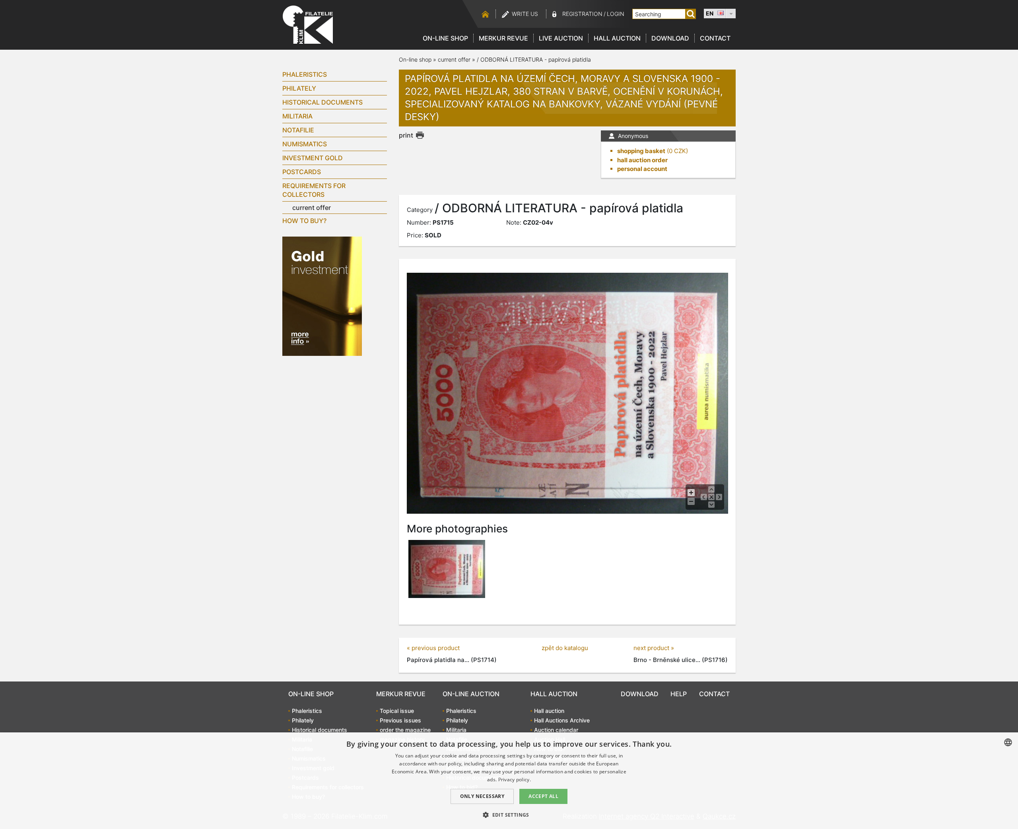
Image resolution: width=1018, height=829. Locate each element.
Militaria (297, 116)
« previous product (433, 648)
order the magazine (405, 729)
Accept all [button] (543, 796)
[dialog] (509, 780)
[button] (509, 814)
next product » (653, 648)
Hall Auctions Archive (562, 720)
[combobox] (1008, 742)
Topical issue (397, 710)
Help (678, 694)
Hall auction (617, 38)
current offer (311, 208)
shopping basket (641, 151)
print (406, 135)
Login (615, 13)
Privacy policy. (514, 779)
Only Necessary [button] (482, 796)
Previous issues (400, 720)
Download (670, 38)
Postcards (301, 172)
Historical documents (322, 102)
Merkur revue (503, 38)
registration (582, 13)
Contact (715, 38)
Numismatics (304, 144)
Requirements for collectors (314, 190)
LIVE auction (561, 38)
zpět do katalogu (565, 648)
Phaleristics (304, 74)
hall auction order (642, 160)
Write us (525, 13)
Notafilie (298, 130)
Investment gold (312, 158)
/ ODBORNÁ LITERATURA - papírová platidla (534, 59)
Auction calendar (556, 729)
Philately (299, 88)
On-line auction (471, 694)
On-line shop (445, 38)
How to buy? (304, 221)
